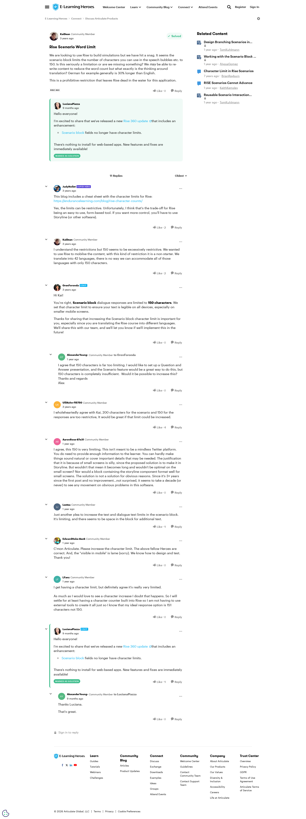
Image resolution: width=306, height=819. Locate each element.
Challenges (96, 777)
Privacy (109, 811)
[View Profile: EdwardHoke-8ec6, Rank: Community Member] (57, 540)
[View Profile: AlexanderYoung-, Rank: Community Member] (61, 357)
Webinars (95, 772)
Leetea (66, 504)
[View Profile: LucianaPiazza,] (57, 105)
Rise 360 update (136, 121)
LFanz (66, 577)
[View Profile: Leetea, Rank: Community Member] (57, 506)
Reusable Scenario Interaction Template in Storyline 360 (226, 95)
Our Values (216, 772)
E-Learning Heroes (56, 18)
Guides (94, 761)
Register (240, 7)
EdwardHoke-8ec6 (74, 538)
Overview (245, 761)
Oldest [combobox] (181, 176)
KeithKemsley (229, 87)
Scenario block (73, 132)
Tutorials (95, 766)
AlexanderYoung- (77, 354)
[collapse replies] (46, 186)
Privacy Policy (248, 766)
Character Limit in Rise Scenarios (229, 71)
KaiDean (65, 34)
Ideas (153, 783)
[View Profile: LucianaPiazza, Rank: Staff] (57, 631)
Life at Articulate (219, 797)
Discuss (154, 761)
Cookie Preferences (129, 811)
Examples (155, 777)
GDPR (243, 772)
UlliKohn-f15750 (72, 402)
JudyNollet (69, 186)
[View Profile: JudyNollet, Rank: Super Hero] (57, 188)
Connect (76, 18)
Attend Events (158, 794)
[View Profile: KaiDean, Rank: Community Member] (53, 36)
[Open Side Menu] (47, 7)
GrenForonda (71, 285)
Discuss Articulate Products (101, 18)
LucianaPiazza (71, 103)
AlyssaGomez (229, 64)
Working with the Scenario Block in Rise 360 (230, 56)
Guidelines (186, 766)
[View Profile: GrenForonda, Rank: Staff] (57, 287)
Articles (124, 765)
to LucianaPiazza (125, 694)
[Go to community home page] (74, 7)
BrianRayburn (231, 76)
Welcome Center (189, 761)
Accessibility (217, 786)
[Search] (229, 7)
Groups (154, 788)
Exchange (155, 766)
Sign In (254, 7)
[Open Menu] (258, 18)
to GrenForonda (125, 354)
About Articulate (219, 761)
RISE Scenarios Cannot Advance (228, 83)
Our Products (217, 766)
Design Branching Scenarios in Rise (227, 42)
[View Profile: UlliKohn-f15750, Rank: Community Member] (57, 404)
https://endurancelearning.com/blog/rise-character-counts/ (98, 201)
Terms (97, 811)
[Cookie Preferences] (5, 813)
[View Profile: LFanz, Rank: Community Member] (57, 579)
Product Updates (130, 771)
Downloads (156, 772)
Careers (214, 792)
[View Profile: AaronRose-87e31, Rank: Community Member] (57, 441)
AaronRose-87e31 (73, 439)
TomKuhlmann (229, 49)
